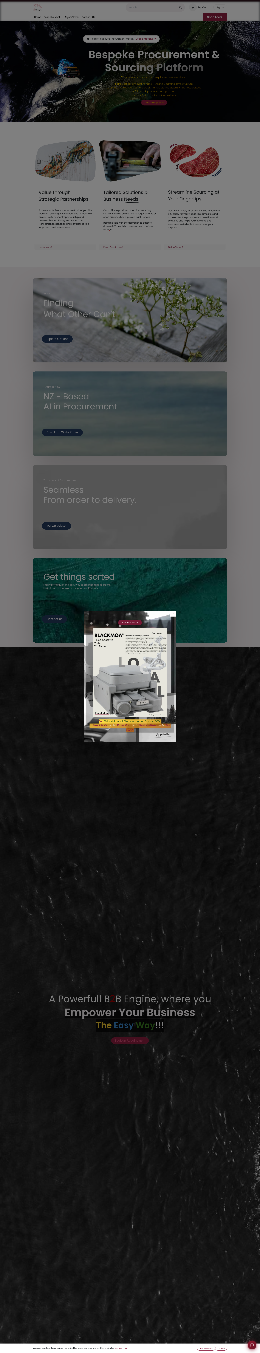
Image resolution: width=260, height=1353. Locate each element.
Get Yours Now (130, 622)
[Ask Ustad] (252, 1345)
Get (101, 721)
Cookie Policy (121, 1348)
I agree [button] (221, 1348)
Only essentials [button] (206, 1348)
